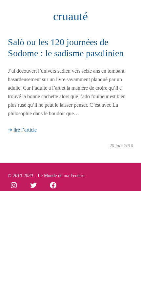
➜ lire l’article (22, 130)
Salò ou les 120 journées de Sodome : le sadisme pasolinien (66, 47)
